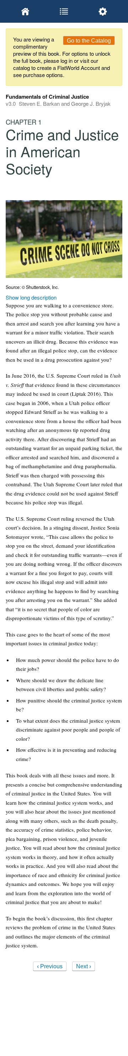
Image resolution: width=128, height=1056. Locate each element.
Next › (83, 966)
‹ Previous (50, 966)
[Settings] (103, 11)
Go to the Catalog (89, 41)
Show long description (31, 297)
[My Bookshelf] (25, 11)
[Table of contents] (63, 11)
